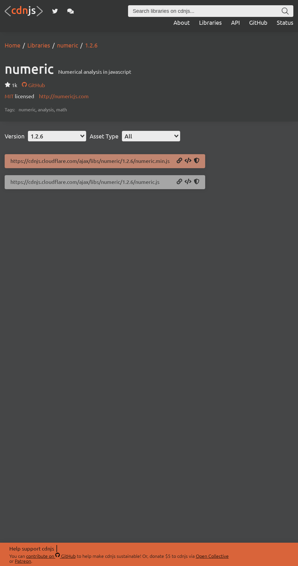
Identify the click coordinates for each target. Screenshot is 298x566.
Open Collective (212, 556)
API (235, 22)
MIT (10, 96)
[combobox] (57, 136)
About (181, 22)
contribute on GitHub (51, 556)
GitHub (258, 22)
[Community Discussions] (70, 11)
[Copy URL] (179, 161)
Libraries (210, 22)
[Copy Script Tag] (188, 161)
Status (285, 22)
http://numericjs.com (64, 96)
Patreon (23, 561)
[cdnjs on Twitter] (55, 11)
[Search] (285, 11)
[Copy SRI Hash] (196, 161)
